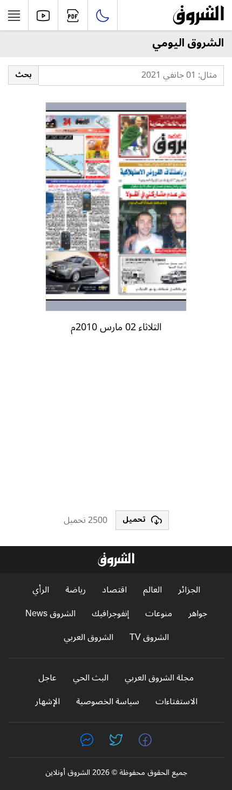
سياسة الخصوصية (107, 702)
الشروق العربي (88, 637)
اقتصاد (114, 590)
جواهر (197, 614)
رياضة (75, 590)
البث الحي (90, 678)
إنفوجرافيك (110, 614)
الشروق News (50, 614)
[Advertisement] (116, 426)
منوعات (158, 614)
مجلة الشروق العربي (159, 678)
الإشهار (47, 702)
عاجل (47, 678)
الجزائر (189, 590)
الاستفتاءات (176, 702)
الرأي (40, 590)
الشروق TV (149, 637)
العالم (152, 590)
